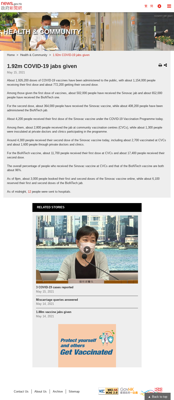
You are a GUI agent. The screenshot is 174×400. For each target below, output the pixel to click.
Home (11, 55)
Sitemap (74, 391)
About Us (40, 391)
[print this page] (160, 65)
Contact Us (21, 391)
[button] (159, 6)
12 (29, 191)
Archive (58, 391)
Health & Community (33, 55)
